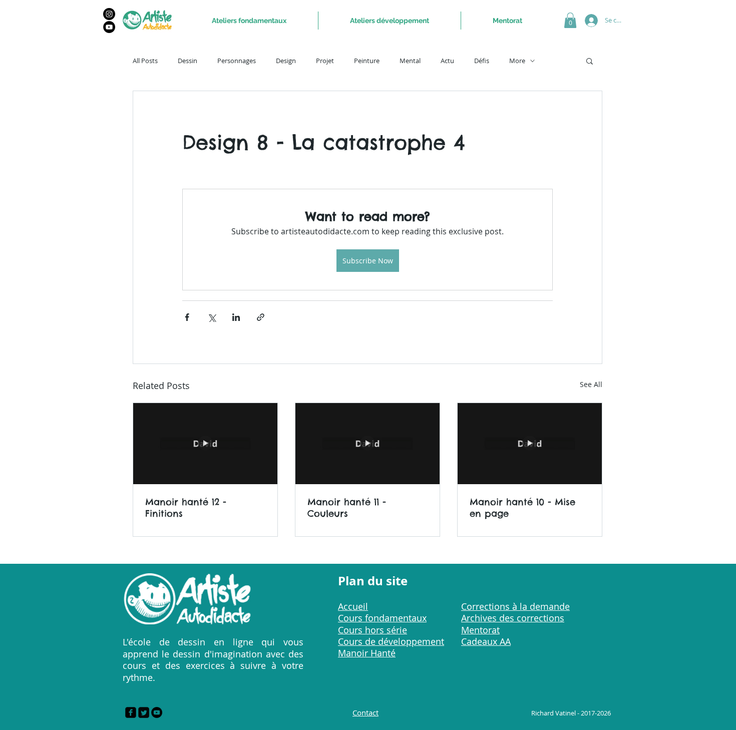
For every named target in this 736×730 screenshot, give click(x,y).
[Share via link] (260, 317)
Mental (410, 61)
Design (286, 61)
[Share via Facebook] (187, 317)
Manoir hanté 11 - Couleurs (346, 507)
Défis (481, 61)
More (517, 61)
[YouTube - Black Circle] (156, 712)
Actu (447, 61)
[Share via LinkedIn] (236, 317)
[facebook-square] (130, 712)
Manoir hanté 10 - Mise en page (522, 507)
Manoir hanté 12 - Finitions (185, 507)
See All (591, 384)
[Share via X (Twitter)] (211, 317)
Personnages (236, 61)
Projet (325, 61)
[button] (570, 20)
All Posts (145, 61)
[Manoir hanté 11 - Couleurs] (367, 443)
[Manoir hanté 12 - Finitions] (205, 443)
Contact (365, 712)
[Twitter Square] (143, 712)
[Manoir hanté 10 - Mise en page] (530, 443)
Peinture (367, 61)
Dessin (187, 61)
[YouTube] (109, 27)
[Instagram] (109, 14)
